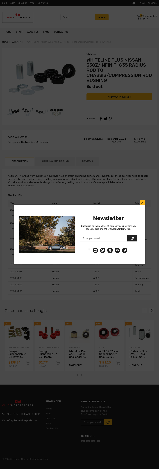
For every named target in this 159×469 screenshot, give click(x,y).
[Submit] (132, 238)
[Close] (142, 202)
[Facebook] (89, 250)
